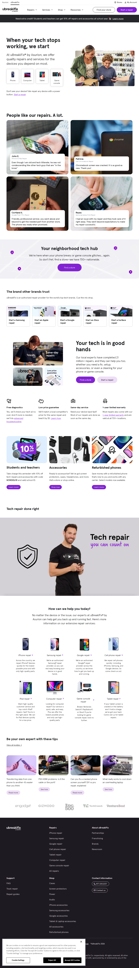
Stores (119, 2)
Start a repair (20, 94)
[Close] (81, 942)
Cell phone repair (113, 655)
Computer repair (54, 698)
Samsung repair (54, 655)
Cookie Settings (18, 960)
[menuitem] (32, 10)
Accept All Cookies (72, 960)
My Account (132, 2)
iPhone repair (24, 655)
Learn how (56, 418)
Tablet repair (113, 698)
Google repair (83, 655)
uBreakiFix (15, 2)
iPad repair (25, 698)
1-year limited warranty (113, 415)
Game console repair (83, 700)
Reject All (52, 960)
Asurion (5, 2)
